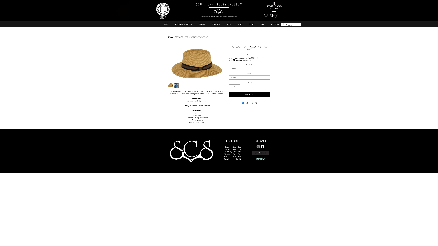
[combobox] (249, 69)
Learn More (246, 60)
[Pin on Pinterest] (247, 103)
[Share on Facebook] (243, 103)
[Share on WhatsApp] (251, 103)
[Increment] (238, 87)
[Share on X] (256, 103)
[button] (266, 15)
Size (249, 74)
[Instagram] (258, 146)
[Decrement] (231, 87)
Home (170, 37)
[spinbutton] (234, 87)
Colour (249, 65)
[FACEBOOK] (262, 146)
